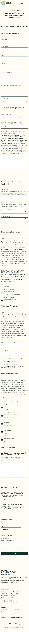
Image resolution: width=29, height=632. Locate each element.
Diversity (5, 417)
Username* (5, 189)
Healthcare (6, 422)
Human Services (7, 428)
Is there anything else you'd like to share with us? (13, 454)
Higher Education (8, 425)
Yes (4, 499)
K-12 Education (7, 430)
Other (5, 441)
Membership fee (7, 519)
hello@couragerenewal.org (10, 602)
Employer (4, 351)
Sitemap (17, 624)
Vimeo (16, 612)
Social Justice (7, 436)
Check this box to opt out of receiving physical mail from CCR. (13, 108)
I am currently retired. (9, 361)
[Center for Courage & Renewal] (6, 3)
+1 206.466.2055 (8, 600)
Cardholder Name (7, 541)
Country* (4, 98)
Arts (4, 406)
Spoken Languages (8, 297)
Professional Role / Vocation (12, 342)
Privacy (11, 624)
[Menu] (26, 3)
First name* (5, 39)
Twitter (3, 612)
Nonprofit (6, 433)
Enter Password (7, 209)
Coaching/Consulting (9, 412)
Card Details (5, 538)
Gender (5, 283)
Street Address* (7, 72)
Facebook (4, 610)
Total (4, 526)
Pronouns (6, 286)
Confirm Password (7, 216)
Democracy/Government (10, 414)
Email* (3, 55)
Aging (5, 404)
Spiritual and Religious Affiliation (12, 294)
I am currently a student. (10, 364)
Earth (5, 420)
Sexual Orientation (8, 291)
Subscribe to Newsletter (11, 617)
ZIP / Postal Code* (7, 92)
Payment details (7, 535)
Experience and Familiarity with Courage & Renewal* (13, 132)
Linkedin (16, 610)
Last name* (5, 46)
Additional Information (9, 299)
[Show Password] (25, 212)
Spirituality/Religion (8, 438)
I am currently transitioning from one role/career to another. (13, 367)
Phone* (4, 63)
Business (5, 409)
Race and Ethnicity (8, 289)
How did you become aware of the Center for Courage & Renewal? (13, 123)
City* (3, 79)
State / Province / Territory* (11, 85)
